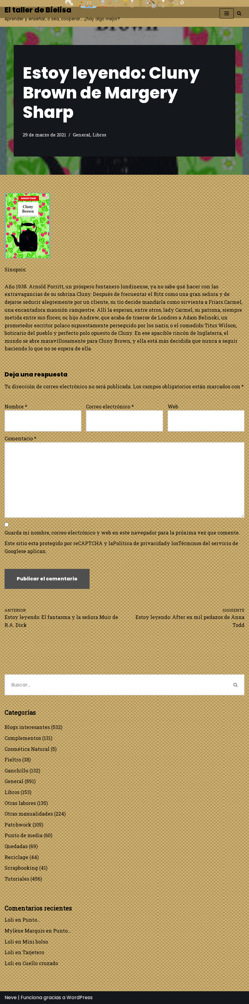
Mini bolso (35, 941)
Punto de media (24, 835)
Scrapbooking (21, 868)
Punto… (31, 919)
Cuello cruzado (40, 963)
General (81, 135)
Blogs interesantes (27, 727)
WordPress (80, 997)
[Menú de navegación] (227, 13)
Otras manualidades (29, 813)
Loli (9, 919)
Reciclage (16, 857)
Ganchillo (16, 770)
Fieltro (13, 759)
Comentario (20, 438)
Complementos (23, 738)
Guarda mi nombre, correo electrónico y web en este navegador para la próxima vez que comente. (122, 532)
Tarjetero (33, 952)
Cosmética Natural (27, 749)
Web (173, 406)
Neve (11, 997)
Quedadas (16, 846)
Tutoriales (17, 878)
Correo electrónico (110, 406)
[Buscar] (239, 13)
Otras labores (20, 803)
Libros (99, 135)
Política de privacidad (140, 543)
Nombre (16, 406)
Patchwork (18, 824)
